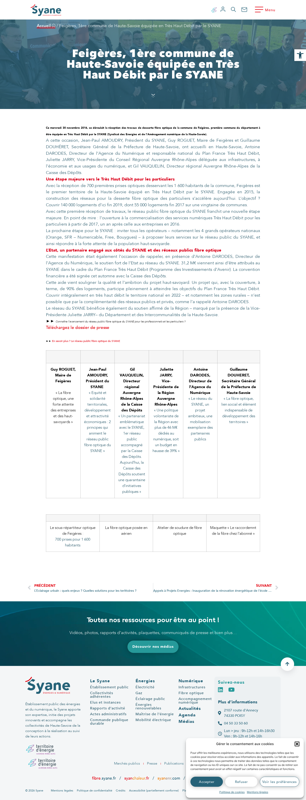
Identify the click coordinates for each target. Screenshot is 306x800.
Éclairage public (150, 699)
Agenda (187, 715)
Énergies (145, 681)
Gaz (139, 693)
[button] (297, 744)
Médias (186, 721)
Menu (270, 10)
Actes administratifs (108, 714)
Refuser (241, 782)
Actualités (190, 708)
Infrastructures (192, 687)
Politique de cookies (232, 792)
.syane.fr (104, 778)
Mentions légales (257, 792)
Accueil (44, 26)
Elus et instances (105, 702)
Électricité (145, 687)
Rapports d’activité (107, 708)
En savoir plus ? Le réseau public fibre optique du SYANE (85, 341)
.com (168, 778)
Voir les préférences (279, 782)
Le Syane (100, 681)
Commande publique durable (109, 721)
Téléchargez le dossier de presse (77, 327)
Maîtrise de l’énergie (155, 714)
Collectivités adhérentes (101, 694)
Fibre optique (191, 693)
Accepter (207, 782)
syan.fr (136, 778)
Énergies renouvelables (148, 706)
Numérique (191, 681)
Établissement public (109, 687)
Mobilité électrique (153, 720)
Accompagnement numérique (195, 700)
